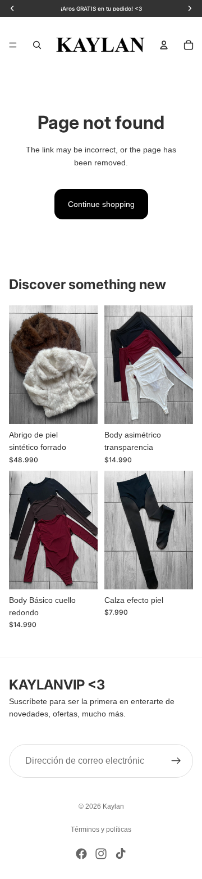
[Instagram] (101, 853)
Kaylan (113, 806)
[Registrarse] (176, 761)
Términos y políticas (101, 829)
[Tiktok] (120, 853)
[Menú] (13, 45)
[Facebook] (81, 853)
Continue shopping (101, 204)
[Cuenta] (164, 45)
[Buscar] (37, 45)
